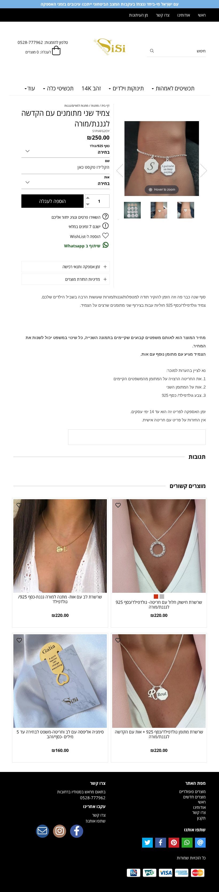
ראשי (202, 15)
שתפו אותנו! (95, 821)
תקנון (201, 818)
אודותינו (183, 15)
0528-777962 (92, 797)
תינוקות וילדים (127, 88)
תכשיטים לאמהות (174, 88)
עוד (31, 88)
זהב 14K (91, 88)
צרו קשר (162, 15)
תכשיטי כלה (59, 88)
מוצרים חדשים (194, 796)
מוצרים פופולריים (192, 791)
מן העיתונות (138, 15)
